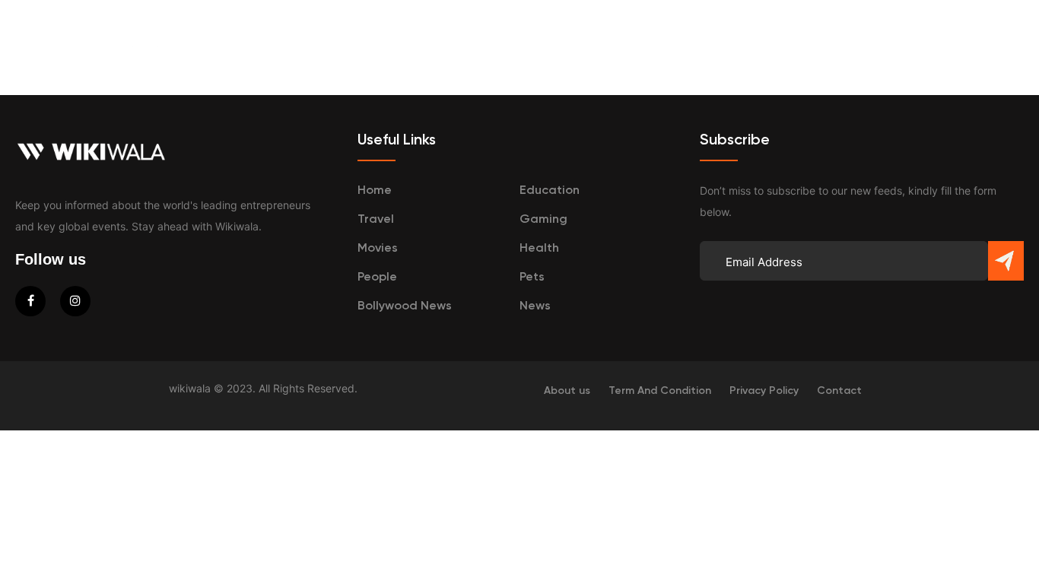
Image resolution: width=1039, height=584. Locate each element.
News (535, 306)
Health (539, 249)
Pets (532, 277)
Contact (839, 391)
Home (374, 191)
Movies (377, 249)
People (377, 277)
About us (567, 391)
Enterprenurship (530, 38)
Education (402, 38)
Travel (643, 38)
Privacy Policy (764, 391)
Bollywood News (404, 306)
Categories (736, 38)
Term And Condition (659, 391)
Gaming (543, 220)
